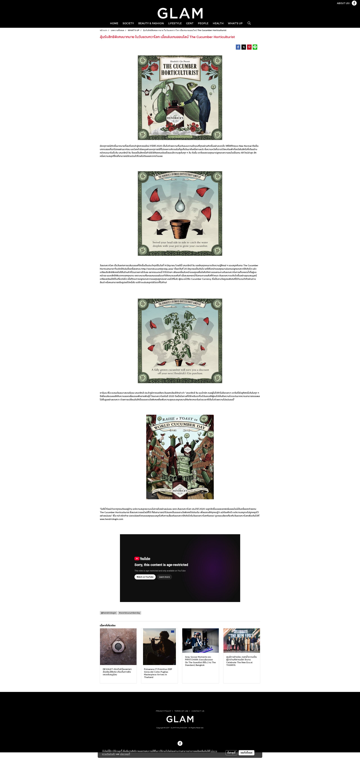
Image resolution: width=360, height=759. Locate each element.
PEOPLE (203, 23)
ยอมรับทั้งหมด (246, 752)
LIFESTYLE (175, 23)
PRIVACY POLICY (163, 711)
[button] (249, 23)
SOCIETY (128, 23)
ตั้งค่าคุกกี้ (231, 752)
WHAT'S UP (235, 23)
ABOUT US (343, 3)
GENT (190, 23)
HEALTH (218, 23)
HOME (114, 23)
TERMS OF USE (181, 711)
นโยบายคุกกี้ (125, 754)
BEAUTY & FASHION (151, 23)
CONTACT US (198, 711)
